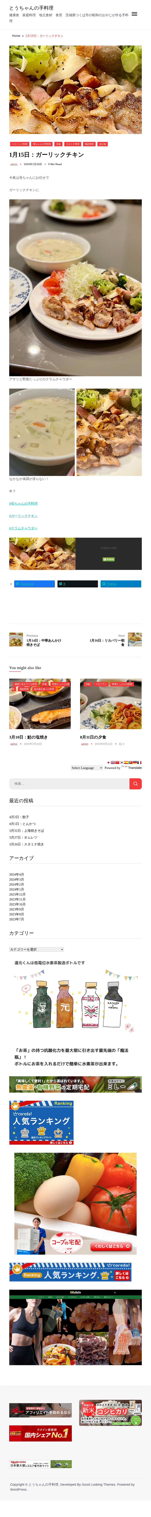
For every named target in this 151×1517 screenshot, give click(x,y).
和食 (44, 684)
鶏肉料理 (89, 144)
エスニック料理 (19, 144)
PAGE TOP (144, 1468)
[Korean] (122, 762)
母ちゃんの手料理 (42, 144)
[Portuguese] (131, 762)
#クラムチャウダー (23, 528)
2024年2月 (16, 884)
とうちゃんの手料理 (31, 8)
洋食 (58, 144)
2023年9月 (16, 909)
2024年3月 (16, 879)
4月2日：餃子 (19, 817)
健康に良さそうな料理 (26, 684)
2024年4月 (16, 874)
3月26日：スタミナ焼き (26, 844)
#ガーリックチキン (23, 516)
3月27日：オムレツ (23, 837)
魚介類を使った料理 (44, 689)
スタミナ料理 (72, 144)
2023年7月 (16, 919)
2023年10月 (17, 904)
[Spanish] (126, 762)
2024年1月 (16, 889)
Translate (135, 768)
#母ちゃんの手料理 (23, 503)
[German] (135, 762)
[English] (113, 762)
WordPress (18, 1489)
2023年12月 (17, 894)
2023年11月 (17, 899)
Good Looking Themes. (99, 1484)
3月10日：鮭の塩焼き (28, 737)
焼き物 (102, 144)
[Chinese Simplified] (117, 762)
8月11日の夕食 (93, 737)
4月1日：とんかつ (22, 824)
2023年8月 (16, 914)
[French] (139, 762)
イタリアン (101, 684)
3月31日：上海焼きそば (26, 830)
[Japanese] (108, 762)
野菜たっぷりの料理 (122, 684)
